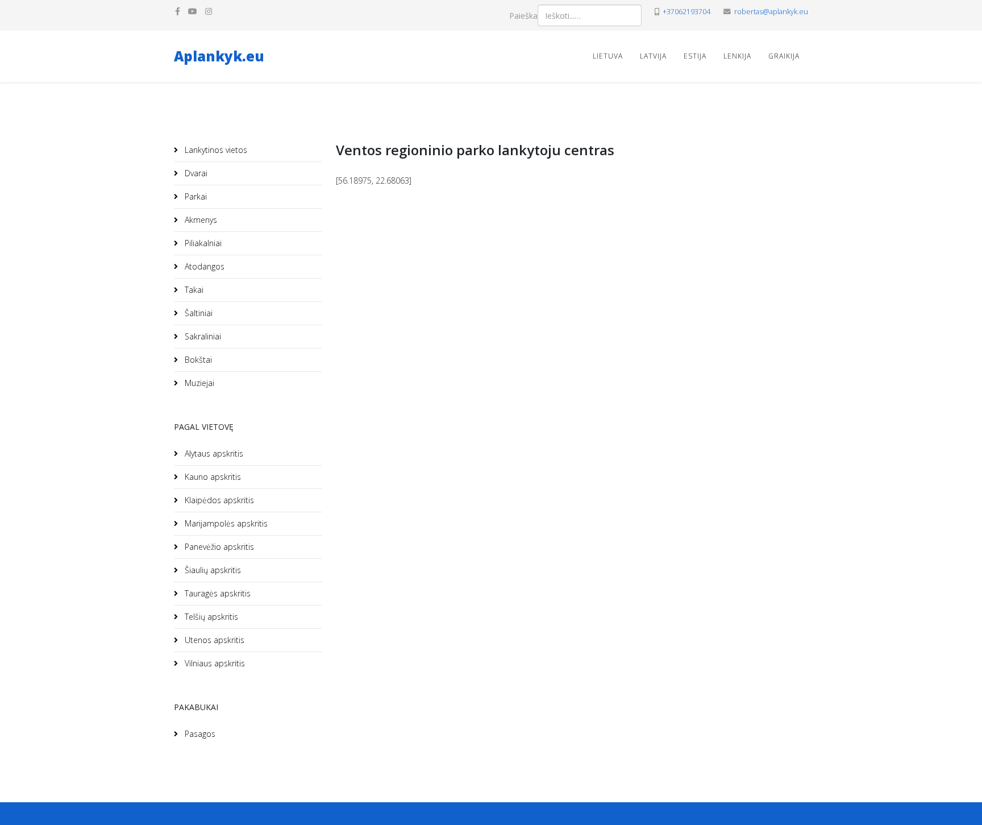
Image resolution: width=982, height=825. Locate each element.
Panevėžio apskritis (218, 546)
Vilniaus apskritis (213, 663)
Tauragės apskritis (216, 593)
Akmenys (199, 219)
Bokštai (197, 359)
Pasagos (198, 733)
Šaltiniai (197, 313)
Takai (192, 289)
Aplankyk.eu (219, 56)
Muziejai (198, 383)
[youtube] (192, 11)
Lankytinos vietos (214, 149)
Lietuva (608, 56)
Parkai (194, 196)
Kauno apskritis (211, 476)
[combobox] (590, 15)
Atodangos (203, 266)
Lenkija (737, 56)
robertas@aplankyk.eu (771, 11)
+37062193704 (686, 11)
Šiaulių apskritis (211, 570)
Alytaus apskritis (212, 453)
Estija (695, 56)
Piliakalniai (202, 243)
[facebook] (177, 11)
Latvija (653, 56)
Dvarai (194, 173)
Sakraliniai (201, 336)
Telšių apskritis (210, 616)
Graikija (784, 56)
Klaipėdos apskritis (218, 500)
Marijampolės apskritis (225, 523)
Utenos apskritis (213, 640)
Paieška (523, 15)
